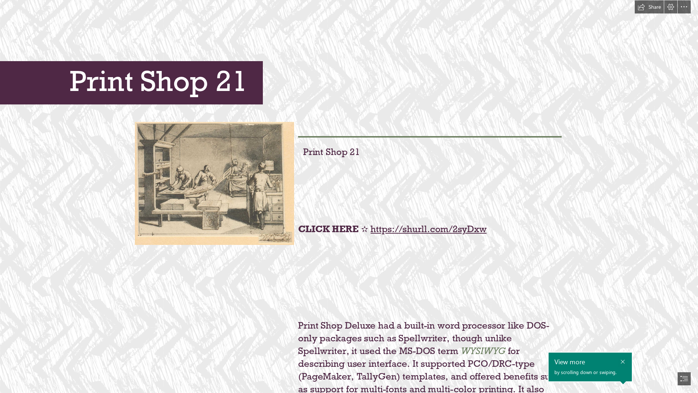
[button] (649, 6)
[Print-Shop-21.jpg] (214, 183)
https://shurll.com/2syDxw (428, 229)
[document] (349, 196)
